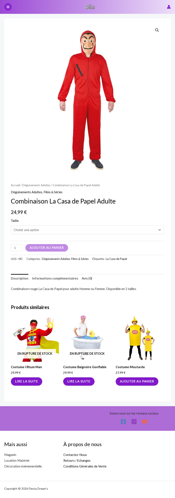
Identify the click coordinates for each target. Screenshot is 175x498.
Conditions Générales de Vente (84, 466)
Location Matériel (16, 460)
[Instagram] (134, 421)
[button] (157, 30)
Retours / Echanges (76, 460)
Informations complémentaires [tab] (55, 278)
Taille (15, 221)
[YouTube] (144, 421)
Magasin (10, 455)
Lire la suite (26, 381)
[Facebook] (123, 421)
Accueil (15, 185)
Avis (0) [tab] (87, 278)
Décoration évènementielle (23, 466)
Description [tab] (19, 278)
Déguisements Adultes (36, 185)
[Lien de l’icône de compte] (169, 7)
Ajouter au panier (47, 247)
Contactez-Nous (75, 455)
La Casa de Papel (116, 259)
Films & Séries (53, 192)
